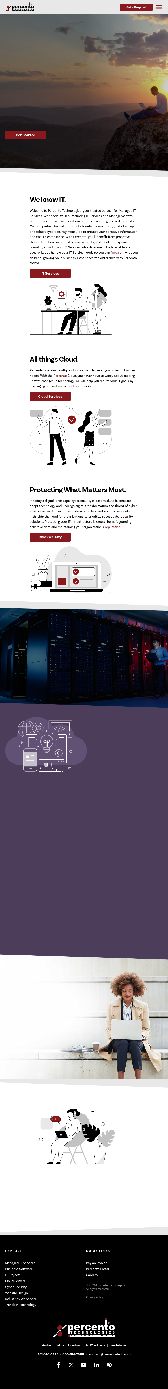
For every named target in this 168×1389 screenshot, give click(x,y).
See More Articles (25, 803)
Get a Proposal (136, 7)
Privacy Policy (94, 1297)
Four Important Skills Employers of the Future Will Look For (70, 901)
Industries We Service (21, 1299)
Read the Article (149, 839)
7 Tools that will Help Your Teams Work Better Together (66, 858)
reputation (112, 527)
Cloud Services (50, 396)
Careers (92, 1275)
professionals (69, 652)
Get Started (25, 135)
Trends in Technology (20, 1305)
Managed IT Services (20, 1263)
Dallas (59, 1345)
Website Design (16, 1293)
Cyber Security (16, 1287)
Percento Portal (97, 1269)
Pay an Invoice (96, 1263)
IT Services (50, 273)
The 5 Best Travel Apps (37, 837)
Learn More (25, 676)
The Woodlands (94, 1345)
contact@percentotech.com (110, 1354)
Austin (46, 1345)
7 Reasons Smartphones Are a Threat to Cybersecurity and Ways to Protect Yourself (75, 881)
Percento (60, 376)
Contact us (53, 1209)
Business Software (19, 1269)
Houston (74, 1345)
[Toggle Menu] (159, 7)
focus (115, 253)
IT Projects (13, 1275)
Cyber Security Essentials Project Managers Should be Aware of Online (74, 924)
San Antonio (118, 1345)
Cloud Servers (15, 1281)
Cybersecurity (50, 537)
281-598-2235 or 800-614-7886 (60, 1354)
